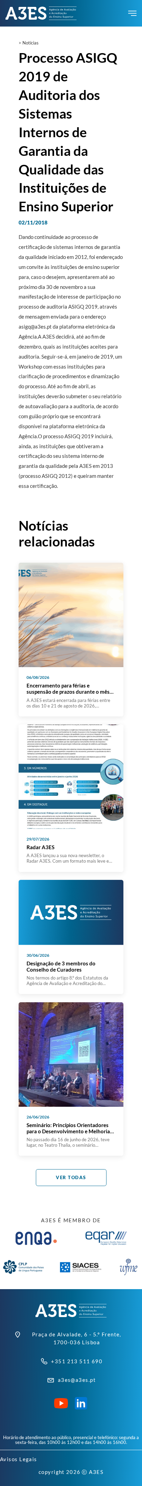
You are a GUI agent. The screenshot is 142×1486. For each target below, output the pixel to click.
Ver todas (71, 1177)
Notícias (30, 43)
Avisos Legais (18, 1459)
